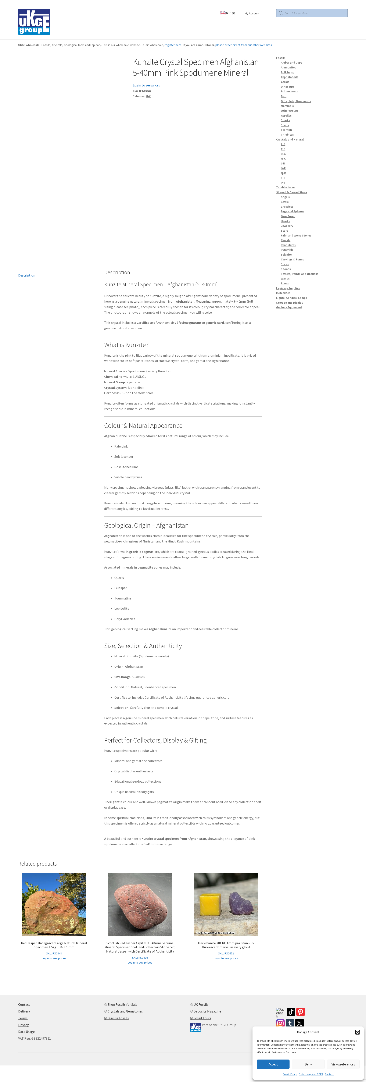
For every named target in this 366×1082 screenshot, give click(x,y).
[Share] (25, 1069)
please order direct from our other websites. (244, 45)
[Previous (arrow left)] (5, 1075)
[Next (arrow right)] (15, 1075)
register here (173, 45)
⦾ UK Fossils (199, 1004)
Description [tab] (26, 275)
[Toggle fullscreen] (15, 1069)
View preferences (343, 1064)
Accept (273, 1064)
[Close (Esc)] (35, 1069)
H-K (148, 96)
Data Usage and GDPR (311, 1074)
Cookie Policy (290, 1074)
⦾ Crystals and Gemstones (123, 1011)
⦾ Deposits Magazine (205, 1011)
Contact (329, 1074)
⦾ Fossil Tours (200, 1018)
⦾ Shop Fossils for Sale (120, 1004)
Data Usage (26, 1031)
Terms (23, 1018)
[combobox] (230, 12)
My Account (252, 13)
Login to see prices (146, 85)
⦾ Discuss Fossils (116, 1018)
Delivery (24, 1011)
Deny (308, 1064)
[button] (357, 1032)
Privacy (23, 1025)
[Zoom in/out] (5, 1069)
